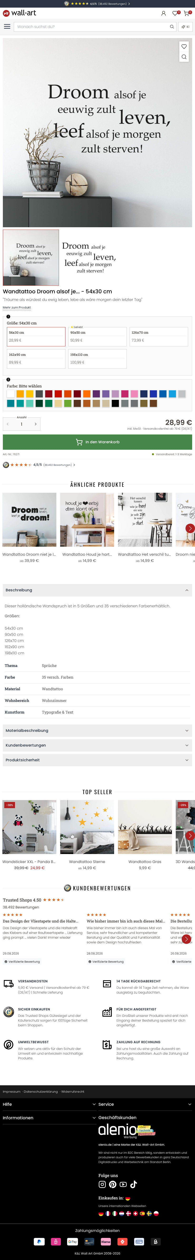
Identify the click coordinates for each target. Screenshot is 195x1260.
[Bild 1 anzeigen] (31, 258)
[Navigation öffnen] (7, 26)
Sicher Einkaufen (34, 1009)
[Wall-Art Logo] (19, 13)
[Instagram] (102, 1184)
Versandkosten (33, 981)
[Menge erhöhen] (35, 424)
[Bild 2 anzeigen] (89, 258)
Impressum (11, 1091)
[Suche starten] (171, 27)
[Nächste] (190, 528)
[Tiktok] (133, 1184)
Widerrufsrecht (72, 1091)
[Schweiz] (135, 1213)
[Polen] (156, 1213)
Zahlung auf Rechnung (139, 1042)
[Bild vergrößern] (184, 57)
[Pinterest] (113, 1184)
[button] (97, 132)
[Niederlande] (121, 1213)
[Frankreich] (107, 1213)
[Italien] (114, 1213)
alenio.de (105, 1145)
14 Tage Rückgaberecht (139, 981)
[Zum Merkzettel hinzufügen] (184, 46)
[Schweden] (149, 1213)
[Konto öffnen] (163, 13)
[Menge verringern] (7, 424)
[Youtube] (123, 1184)
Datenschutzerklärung (41, 1091)
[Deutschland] (100, 1213)
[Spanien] (142, 1213)
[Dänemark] (128, 1213)
